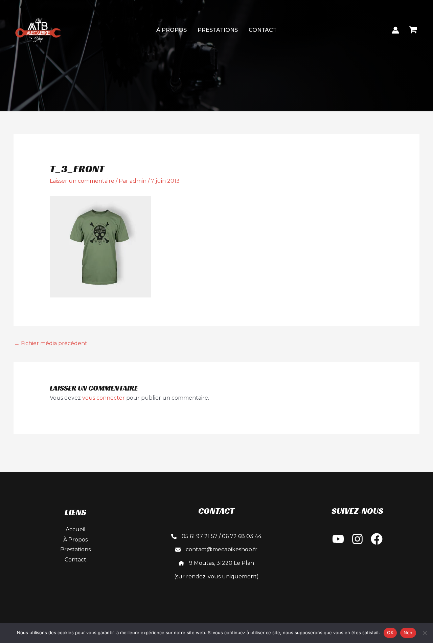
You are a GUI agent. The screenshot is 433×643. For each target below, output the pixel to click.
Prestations (218, 30)
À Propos (171, 30)
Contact (263, 30)
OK (390, 632)
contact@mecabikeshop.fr (221, 549)
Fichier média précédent (50, 343)
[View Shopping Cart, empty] (412, 29)
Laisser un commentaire (82, 181)
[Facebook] (377, 539)
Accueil (76, 529)
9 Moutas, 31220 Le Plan (221, 563)
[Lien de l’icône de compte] (395, 30)
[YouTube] (338, 539)
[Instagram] (357, 539)
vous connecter (103, 398)
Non (408, 632)
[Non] (424, 632)
